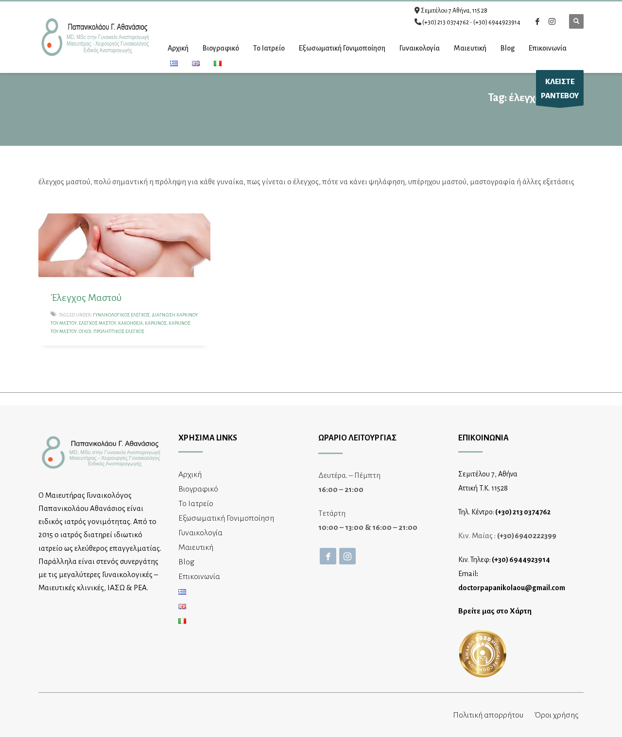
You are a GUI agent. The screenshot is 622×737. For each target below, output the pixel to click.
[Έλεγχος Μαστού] (124, 245)
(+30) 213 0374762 (445, 22)
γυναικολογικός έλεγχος (121, 315)
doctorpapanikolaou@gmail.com (511, 588)
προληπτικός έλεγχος (118, 331)
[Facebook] (537, 21)
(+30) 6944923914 (496, 22)
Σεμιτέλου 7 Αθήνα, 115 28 (454, 10)
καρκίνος (156, 323)
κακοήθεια (130, 323)
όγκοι (85, 331)
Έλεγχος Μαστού (86, 297)
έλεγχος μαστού (97, 323)
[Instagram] (552, 21)
